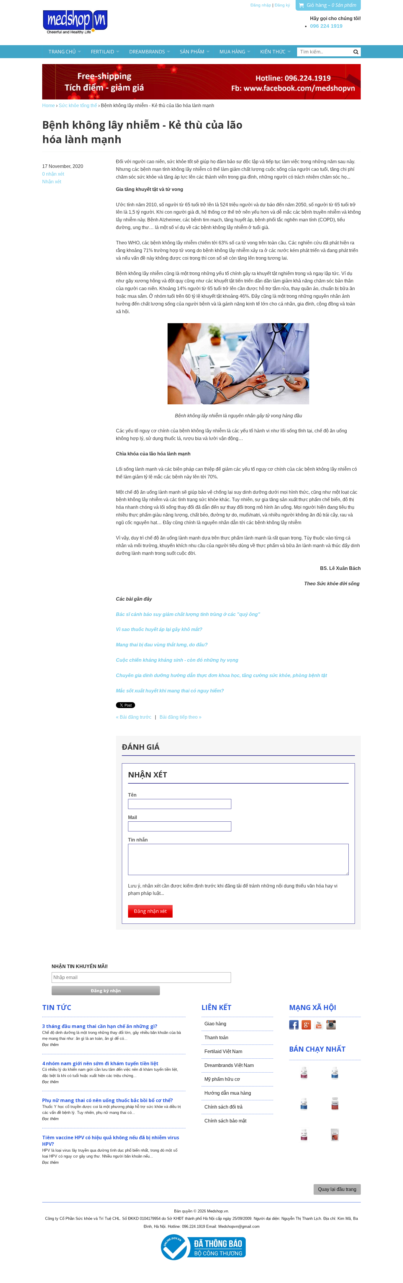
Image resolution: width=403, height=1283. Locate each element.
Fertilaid (102, 51)
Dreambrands (147, 51)
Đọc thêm (50, 1044)
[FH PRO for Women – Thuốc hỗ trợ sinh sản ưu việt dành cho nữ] (304, 1078)
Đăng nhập (260, 5)
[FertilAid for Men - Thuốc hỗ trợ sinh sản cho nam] (304, 1109)
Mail (132, 817)
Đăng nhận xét (150, 911)
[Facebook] (294, 1026)
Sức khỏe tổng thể (78, 105)
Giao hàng (215, 1023)
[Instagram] (331, 1026)
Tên (132, 794)
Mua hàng (232, 51)
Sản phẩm (192, 51)
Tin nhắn (138, 839)
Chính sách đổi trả (223, 1106)
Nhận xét (51, 181)
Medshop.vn (217, 1211)
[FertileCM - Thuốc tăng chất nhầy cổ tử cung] (304, 1140)
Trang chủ (62, 51)
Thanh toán (216, 1037)
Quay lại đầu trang (337, 1189)
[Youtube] (318, 1026)
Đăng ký (282, 5)
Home (48, 105)
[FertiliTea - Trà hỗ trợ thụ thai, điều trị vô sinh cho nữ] (335, 1140)
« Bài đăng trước (133, 717)
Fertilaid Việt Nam (223, 1051)
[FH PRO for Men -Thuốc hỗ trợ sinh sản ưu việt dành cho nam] (335, 1078)
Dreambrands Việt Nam (229, 1065)
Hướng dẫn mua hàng (227, 1093)
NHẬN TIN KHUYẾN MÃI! (80, 966)
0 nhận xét (53, 173)
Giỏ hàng (331, 5)
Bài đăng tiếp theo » (181, 717)
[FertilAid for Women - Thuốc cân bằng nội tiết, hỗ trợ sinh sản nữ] (335, 1109)
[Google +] (306, 1026)
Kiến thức (273, 51)
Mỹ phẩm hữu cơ (222, 1079)
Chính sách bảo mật (225, 1120)
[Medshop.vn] (75, 22)
